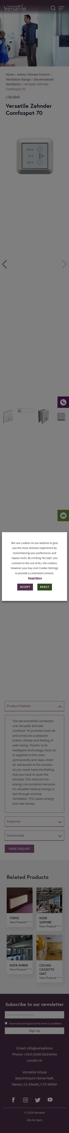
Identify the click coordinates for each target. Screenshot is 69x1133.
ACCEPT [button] (25, 587)
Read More (35, 578)
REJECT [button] (44, 587)
